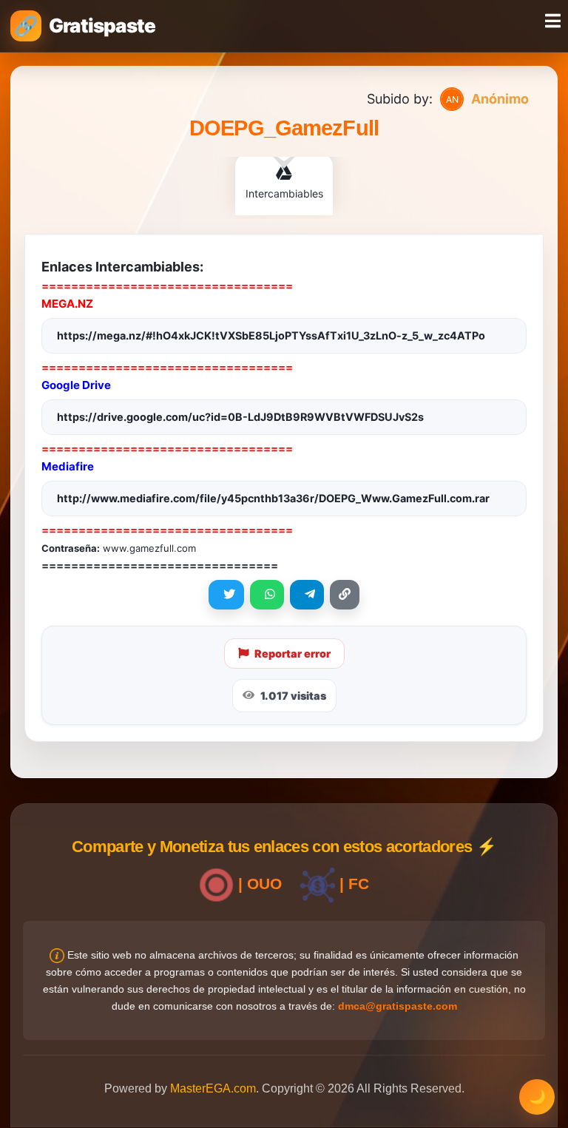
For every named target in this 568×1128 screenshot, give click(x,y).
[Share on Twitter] (226, 594)
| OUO (258, 883)
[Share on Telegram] (307, 594)
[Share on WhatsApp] (267, 594)
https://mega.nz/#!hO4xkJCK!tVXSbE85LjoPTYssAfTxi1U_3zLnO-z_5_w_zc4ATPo (271, 335)
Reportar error (292, 653)
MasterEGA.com (213, 1088)
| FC (352, 883)
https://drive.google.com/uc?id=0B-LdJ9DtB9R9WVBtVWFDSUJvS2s (240, 417)
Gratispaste (102, 25)
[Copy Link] (344, 594)
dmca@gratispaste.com (397, 1006)
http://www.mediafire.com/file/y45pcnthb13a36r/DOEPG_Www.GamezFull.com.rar (273, 498)
